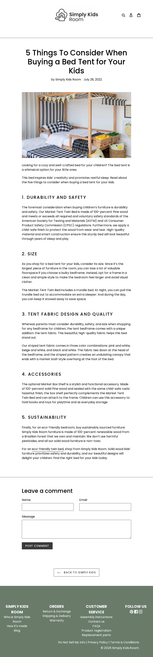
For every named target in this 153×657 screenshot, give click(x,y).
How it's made (17, 626)
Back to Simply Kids (79, 572)
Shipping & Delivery (57, 616)
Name (26, 500)
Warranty (57, 620)
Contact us (96, 621)
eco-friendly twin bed (48, 449)
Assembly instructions (96, 617)
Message (28, 516)
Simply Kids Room (125, 648)
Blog (17, 630)
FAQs (96, 626)
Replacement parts (96, 635)
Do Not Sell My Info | (73, 642)
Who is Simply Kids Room (17, 619)
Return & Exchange (57, 611)
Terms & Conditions (124, 642)
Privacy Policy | (99, 642)
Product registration (96, 630)
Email (83, 500)
